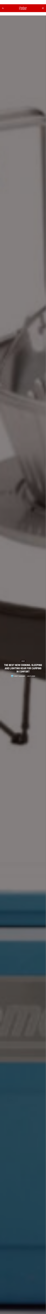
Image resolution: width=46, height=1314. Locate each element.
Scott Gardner (19, 676)
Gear (23, 661)
